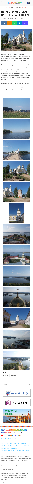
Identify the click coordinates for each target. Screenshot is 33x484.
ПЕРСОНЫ (3, 445)
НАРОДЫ (3, 443)
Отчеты (3, 453)
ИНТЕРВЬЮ (16, 443)
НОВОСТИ (26, 445)
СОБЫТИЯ (23, 443)
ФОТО (9, 445)
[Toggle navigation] (3, 2)
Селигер (4, 378)
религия (22, 375)
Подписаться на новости (9, 438)
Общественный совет (18, 450)
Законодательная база (6, 450)
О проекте (3, 448)
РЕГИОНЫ (9, 443)
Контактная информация (13, 448)
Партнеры (27, 450)
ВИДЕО (20, 445)
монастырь (5, 375)
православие (14, 375)
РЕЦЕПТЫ (15, 445)
